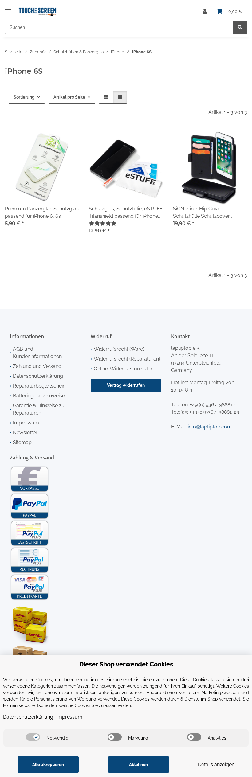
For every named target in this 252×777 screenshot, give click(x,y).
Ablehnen (138, 764)
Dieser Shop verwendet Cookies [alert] (126, 664)
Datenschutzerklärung (38, 376)
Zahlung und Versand (37, 366)
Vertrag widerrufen (126, 385)
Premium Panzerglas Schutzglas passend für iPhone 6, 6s (42, 212)
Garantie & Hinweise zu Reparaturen (39, 409)
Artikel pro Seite (69, 97)
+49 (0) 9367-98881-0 (214, 405)
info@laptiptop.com (210, 427)
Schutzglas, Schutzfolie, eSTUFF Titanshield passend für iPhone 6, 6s (125, 213)
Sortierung (24, 97)
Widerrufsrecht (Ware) (119, 349)
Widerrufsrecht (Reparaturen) (127, 359)
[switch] (33, 737)
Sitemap (22, 442)
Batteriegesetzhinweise (39, 396)
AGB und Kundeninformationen (37, 352)
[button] (205, 11)
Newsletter (25, 432)
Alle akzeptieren (48, 764)
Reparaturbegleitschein (39, 386)
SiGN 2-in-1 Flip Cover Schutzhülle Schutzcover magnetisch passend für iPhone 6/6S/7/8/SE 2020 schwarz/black (208, 213)
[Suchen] (240, 27)
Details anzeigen (216, 764)
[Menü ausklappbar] (8, 8)
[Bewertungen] (102, 223)
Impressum (26, 423)
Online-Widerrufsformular (123, 369)
